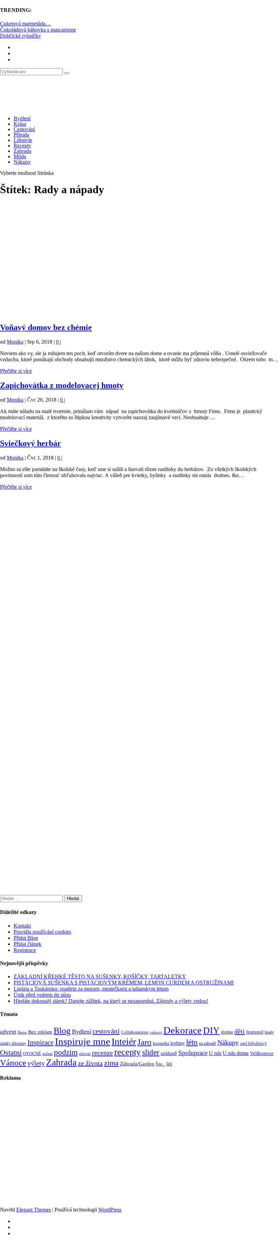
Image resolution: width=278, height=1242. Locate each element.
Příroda (21, 135)
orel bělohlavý (253, 1043)
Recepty (22, 145)
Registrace (25, 950)
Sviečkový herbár (30, 443)
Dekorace (182, 1030)
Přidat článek (27, 944)
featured (254, 1032)
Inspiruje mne (82, 1041)
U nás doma (236, 1053)
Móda (20, 156)
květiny (178, 1043)
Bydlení (22, 118)
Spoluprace (192, 1052)
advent (8, 1032)
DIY (211, 1030)
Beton (22, 1032)
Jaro (144, 1041)
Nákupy (22, 162)
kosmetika (161, 1043)
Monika (15, 342)
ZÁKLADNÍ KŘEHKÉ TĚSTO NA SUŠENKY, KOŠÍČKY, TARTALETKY (100, 976)
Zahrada (22, 151)
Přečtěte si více (16, 371)
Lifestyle (23, 140)
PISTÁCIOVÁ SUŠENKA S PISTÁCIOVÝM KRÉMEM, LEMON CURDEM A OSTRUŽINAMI (124, 982)
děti (239, 1031)
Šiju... (160, 1064)
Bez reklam (40, 1032)
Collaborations (134, 1032)
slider (150, 1052)
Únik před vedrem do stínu (42, 995)
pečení (47, 1054)
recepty (127, 1052)
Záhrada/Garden (137, 1063)
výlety (36, 1063)
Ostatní (11, 1052)
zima (111, 1063)
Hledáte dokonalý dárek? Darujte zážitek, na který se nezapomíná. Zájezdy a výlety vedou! (111, 1001)
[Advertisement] (139, 262)
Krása (20, 124)
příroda (85, 1054)
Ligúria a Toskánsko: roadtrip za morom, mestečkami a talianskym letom (91, 989)
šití (169, 1063)
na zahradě (207, 1043)
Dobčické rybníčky (20, 36)
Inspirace (40, 1042)
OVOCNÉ (32, 1053)
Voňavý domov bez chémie (46, 327)
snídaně (169, 1053)
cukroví (156, 1032)
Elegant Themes (33, 1210)
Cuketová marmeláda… (25, 23)
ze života (90, 1063)
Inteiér (124, 1041)
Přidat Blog (26, 938)
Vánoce (13, 1062)
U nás (215, 1053)
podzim (66, 1052)
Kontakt (22, 926)
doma (227, 1032)
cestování (106, 1031)
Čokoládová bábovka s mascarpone (38, 30)
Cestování (24, 129)
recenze (102, 1052)
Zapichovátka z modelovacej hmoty (61, 385)
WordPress (109, 1210)
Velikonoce (262, 1053)
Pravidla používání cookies (42, 932)
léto (192, 1042)
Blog (62, 1031)
